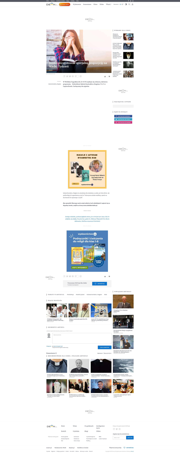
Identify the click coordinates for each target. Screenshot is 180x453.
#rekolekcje (70, 294)
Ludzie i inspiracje (103, 438)
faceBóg (72, 0)
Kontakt (67, 451)
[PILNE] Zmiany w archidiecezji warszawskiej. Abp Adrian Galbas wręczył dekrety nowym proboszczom (78, 396)
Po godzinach (89, 426)
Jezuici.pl (49, 447)
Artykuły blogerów (65, 438)
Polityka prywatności (60, 451)
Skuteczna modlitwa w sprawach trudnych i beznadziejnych (117, 36)
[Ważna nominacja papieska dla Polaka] (79, 310)
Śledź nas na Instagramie (124, 122)
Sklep (77, 0)
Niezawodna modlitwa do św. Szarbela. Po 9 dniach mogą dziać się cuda (117, 55)
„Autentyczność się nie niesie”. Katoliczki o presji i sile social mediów (117, 74)
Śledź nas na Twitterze (124, 119)
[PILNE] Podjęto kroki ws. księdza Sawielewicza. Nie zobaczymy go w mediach (99, 396)
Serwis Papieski (50, 321)
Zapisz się (129, 437)
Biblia (47, 0)
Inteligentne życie (100, 427)
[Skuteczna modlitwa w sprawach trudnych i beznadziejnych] (128, 36)
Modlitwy (88, 440)
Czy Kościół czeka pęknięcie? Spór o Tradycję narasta (122, 395)
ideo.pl (132, 451)
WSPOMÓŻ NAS (130, 447)
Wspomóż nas (101, 283)
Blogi (68, 0)
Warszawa (115, 4)
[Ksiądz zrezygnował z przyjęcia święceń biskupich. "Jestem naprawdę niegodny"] (101, 366)
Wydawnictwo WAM (60, 447)
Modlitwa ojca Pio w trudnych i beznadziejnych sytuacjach (117, 64)
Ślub (62, 440)
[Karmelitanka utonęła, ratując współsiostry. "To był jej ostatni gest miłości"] (123, 366)
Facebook (128, 1)
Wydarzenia (77, 4)
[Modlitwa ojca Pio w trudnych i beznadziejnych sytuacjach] (128, 64)
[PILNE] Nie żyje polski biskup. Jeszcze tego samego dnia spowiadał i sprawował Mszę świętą (78, 376)
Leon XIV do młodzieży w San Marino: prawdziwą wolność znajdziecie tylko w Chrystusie (100, 320)
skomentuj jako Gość (58, 346)
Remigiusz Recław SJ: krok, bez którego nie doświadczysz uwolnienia (123, 352)
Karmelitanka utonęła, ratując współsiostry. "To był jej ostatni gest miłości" (123, 376)
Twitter (130, 1)
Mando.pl (71, 447)
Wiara (95, 4)
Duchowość (76, 436)
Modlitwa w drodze (60, 0)
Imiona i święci (77, 440)
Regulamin (53, 451)
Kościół (51, 70)
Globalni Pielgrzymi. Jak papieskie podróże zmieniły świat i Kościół (55, 320)
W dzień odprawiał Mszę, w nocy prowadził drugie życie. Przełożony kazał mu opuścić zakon (117, 47)
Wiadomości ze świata (118, 333)
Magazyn (52, 0)
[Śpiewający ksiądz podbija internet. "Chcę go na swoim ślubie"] (56, 386)
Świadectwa (76, 438)
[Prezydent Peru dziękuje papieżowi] (123, 301)
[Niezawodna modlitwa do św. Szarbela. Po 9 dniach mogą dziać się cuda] (128, 55)
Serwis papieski (64, 436)
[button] (126, 4)
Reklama (77, 451)
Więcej (108, 4)
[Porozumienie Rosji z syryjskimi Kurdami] (123, 322)
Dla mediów (72, 451)
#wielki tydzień (80, 294)
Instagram (133, 1)
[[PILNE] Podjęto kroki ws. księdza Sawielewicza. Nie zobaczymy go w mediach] (101, 386)
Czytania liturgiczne (90, 436)
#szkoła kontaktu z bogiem (94, 294)
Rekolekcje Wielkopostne (119, 353)
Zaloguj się (48, 346)
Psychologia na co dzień (91, 438)
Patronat (90, 451)
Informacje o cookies (84, 451)
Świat (63, 426)
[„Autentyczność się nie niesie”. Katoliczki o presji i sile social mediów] (128, 74)
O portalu (48, 451)
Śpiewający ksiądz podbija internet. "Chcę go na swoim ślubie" (55, 395)
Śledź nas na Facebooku (124, 116)
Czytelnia (76, 431)
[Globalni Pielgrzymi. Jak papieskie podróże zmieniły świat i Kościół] (56, 310)
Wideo (102, 4)
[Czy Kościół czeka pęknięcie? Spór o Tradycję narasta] (123, 386)
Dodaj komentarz (104, 347)
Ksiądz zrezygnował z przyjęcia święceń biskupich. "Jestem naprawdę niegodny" (100, 376)
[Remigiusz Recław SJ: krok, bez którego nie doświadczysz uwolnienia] (123, 342)
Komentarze (87, 4)
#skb (105, 294)
